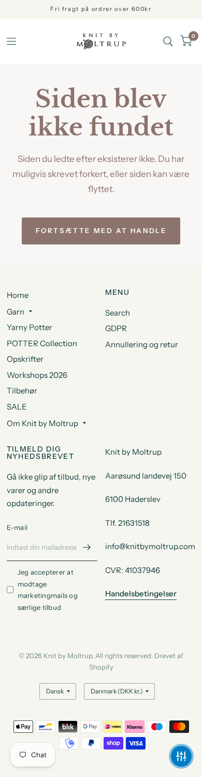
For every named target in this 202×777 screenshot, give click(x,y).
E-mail (17, 527)
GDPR (116, 328)
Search (117, 313)
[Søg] (168, 41)
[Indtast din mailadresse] (87, 547)
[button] (181, 756)
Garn (15, 312)
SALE (17, 407)
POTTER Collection (42, 343)
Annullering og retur (141, 344)
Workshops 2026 (37, 375)
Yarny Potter (29, 327)
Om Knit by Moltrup (42, 423)
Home (17, 295)
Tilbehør (22, 391)
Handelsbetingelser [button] (141, 593)
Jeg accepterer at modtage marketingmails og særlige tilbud (48, 589)
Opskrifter (25, 359)
